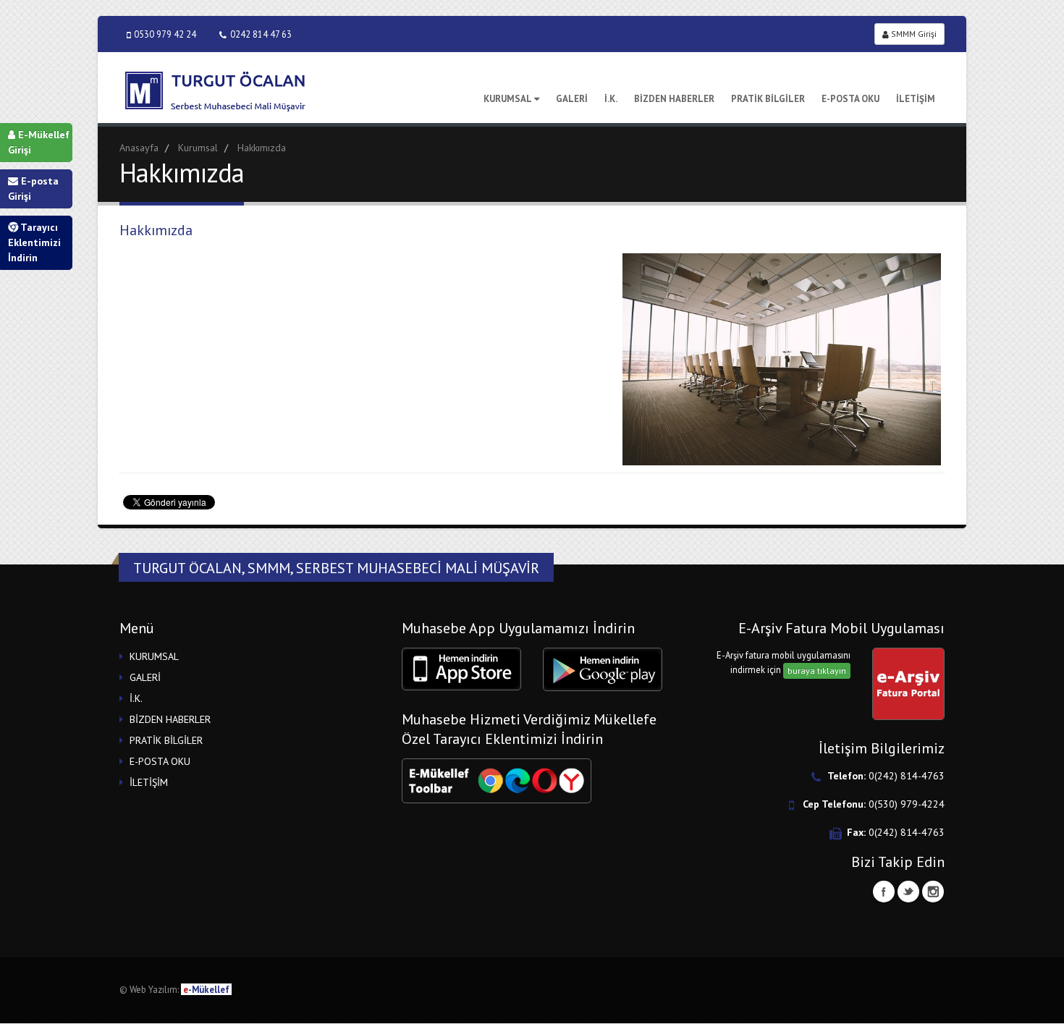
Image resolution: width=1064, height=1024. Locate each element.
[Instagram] (933, 891)
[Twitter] (908, 891)
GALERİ (572, 99)
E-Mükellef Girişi (38, 142)
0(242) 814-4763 (907, 775)
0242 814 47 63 (261, 34)
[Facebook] (884, 891)
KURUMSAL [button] (154, 656)
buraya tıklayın (817, 670)
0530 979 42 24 (165, 34)
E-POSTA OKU (850, 99)
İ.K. (610, 99)
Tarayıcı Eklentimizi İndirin (34, 242)
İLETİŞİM (915, 99)
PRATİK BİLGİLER (768, 99)
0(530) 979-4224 (907, 804)
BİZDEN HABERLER (674, 99)
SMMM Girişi (913, 33)
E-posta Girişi (33, 188)
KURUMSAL (508, 99)
